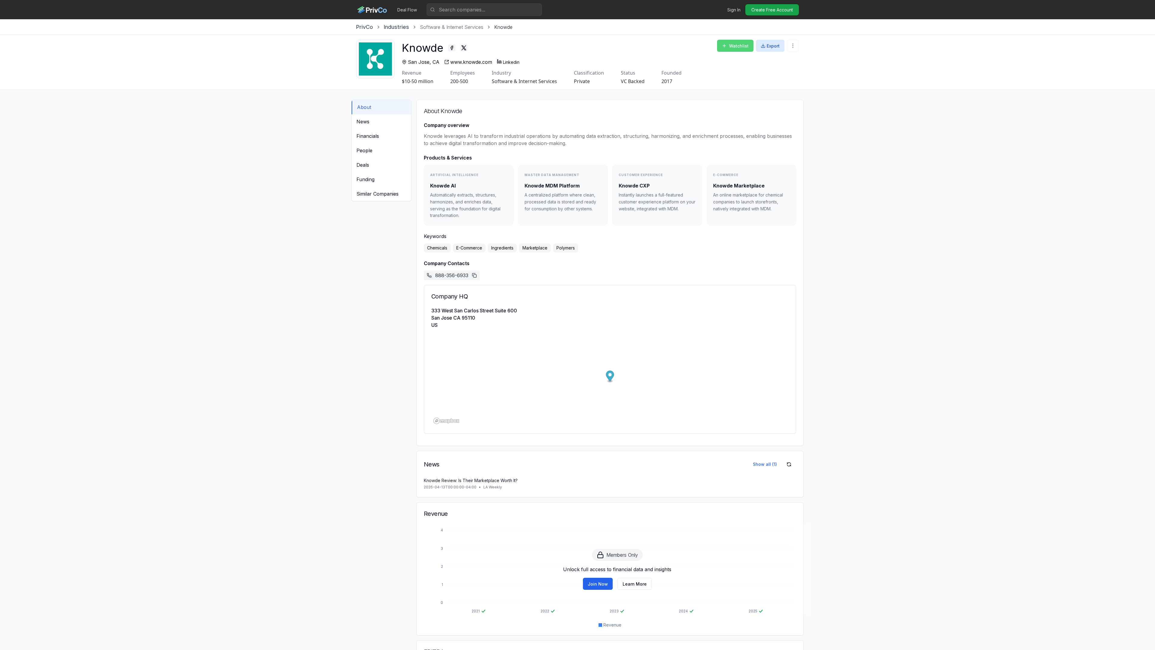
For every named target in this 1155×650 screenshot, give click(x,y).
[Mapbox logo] (446, 420)
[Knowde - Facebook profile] (451, 47)
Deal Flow (407, 9)
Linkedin (511, 62)
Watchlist (739, 45)
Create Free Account (772, 9)
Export (773, 45)
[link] (503, 27)
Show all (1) (765, 464)
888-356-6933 (451, 275)
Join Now (598, 584)
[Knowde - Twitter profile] (463, 47)
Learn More (635, 584)
